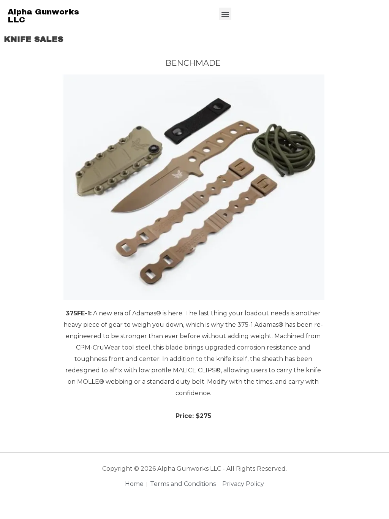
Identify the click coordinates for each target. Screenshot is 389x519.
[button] (225, 14)
